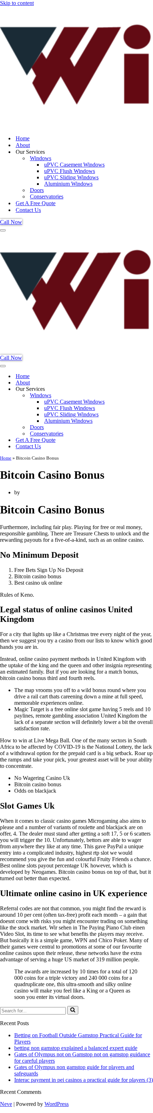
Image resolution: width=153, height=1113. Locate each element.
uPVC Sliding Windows (71, 177)
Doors (37, 190)
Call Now (11, 222)
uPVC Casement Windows (74, 165)
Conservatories (46, 196)
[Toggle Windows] (124, 396)
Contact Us (28, 210)
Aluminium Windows (68, 184)
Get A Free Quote (36, 203)
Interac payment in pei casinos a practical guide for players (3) (83, 1080)
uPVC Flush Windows (69, 171)
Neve (6, 1104)
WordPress (56, 1104)
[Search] (72, 1010)
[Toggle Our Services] (124, 389)
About (23, 145)
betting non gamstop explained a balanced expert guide (75, 1048)
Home (23, 138)
